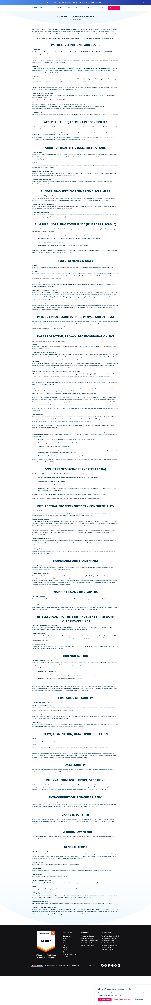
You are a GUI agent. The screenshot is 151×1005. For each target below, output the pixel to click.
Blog (64, 940)
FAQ (64, 945)
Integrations (106, 932)
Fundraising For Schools (89, 943)
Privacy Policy (110, 31)
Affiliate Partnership (69, 954)
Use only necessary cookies (122, 999)
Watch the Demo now (94, 2)
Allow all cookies (104, 999)
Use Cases (85, 932)
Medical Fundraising (87, 938)
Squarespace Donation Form (110, 938)
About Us (66, 938)
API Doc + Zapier (107, 950)
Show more (117, 995)
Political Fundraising (87, 936)
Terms (65, 947)
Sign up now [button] (114, 8)
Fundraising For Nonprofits (89, 940)
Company (91, 8)
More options (139, 999)
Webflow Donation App (109, 945)
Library (65, 956)
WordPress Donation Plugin (110, 936)
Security (65, 952)
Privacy (65, 950)
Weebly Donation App (108, 943)
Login (101, 8)
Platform (60, 8)
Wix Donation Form (107, 940)
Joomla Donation (107, 947)
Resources (79, 8)
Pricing (70, 8)
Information (67, 932)
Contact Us (67, 936)
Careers (65, 943)
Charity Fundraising (87, 945)
